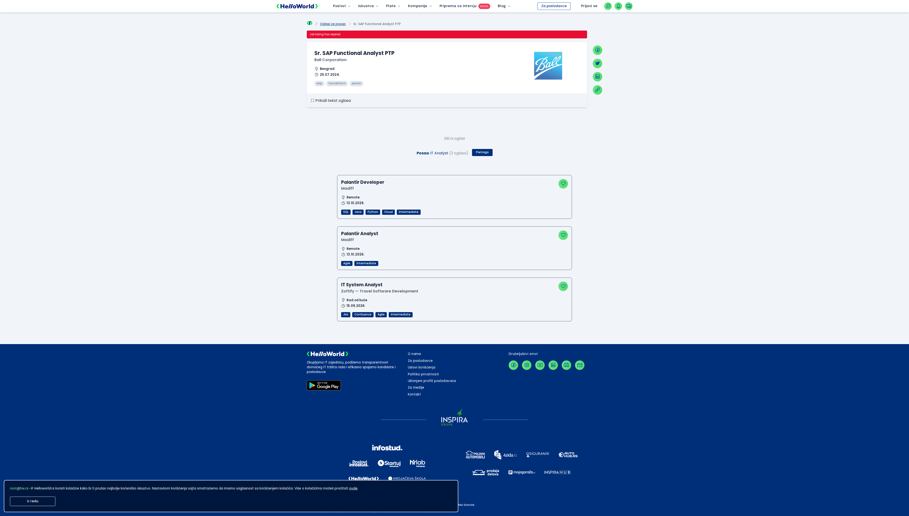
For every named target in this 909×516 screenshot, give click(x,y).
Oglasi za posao (333, 24)
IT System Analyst (362, 285)
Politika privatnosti (423, 374)
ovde (353, 488)
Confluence (362, 314)
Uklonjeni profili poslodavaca (432, 381)
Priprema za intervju (458, 6)
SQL (345, 212)
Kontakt (414, 394)
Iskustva (366, 6)
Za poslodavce (554, 6)
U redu (32, 501)
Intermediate (409, 212)
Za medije (416, 387)
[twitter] (597, 63)
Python (373, 212)
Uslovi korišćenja (422, 367)
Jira (345, 314)
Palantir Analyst (359, 233)
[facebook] (597, 50)
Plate (391, 6)
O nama (414, 354)
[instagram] (526, 365)
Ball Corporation (330, 60)
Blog (502, 6)
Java (358, 212)
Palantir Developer (362, 182)
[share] (597, 90)
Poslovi (339, 6)
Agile (346, 263)
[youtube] (540, 365)
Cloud (388, 212)
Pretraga (482, 152)
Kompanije (417, 6)
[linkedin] (597, 76)
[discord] (566, 365)
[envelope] (579, 365)
